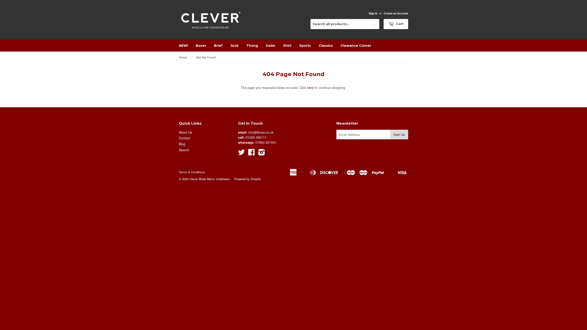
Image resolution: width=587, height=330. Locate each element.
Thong (252, 46)
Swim (270, 46)
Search (184, 150)
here (310, 87)
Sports (305, 46)
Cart (399, 24)
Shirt (287, 46)
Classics (326, 46)
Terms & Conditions (192, 172)
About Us (185, 132)
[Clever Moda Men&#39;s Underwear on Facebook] (251, 153)
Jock (234, 46)
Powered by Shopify (247, 179)
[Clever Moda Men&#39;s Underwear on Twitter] (241, 153)
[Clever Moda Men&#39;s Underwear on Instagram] (261, 153)
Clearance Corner (356, 46)
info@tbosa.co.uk (261, 132)
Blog (182, 144)
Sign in (373, 13)
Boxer (201, 46)
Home (183, 57)
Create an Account (396, 13)
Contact (184, 138)
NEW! (183, 46)
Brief (218, 46)
